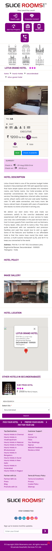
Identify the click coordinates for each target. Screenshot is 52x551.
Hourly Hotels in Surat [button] (12, 458)
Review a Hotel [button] (34, 450)
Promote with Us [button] (10, 487)
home (6, 74)
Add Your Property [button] (13, 27)
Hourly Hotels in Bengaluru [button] (10, 454)
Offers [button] (27, 27)
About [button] (30, 434)
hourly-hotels (17, 74)
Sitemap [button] (31, 487)
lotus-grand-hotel (15, 77)
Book (17, 153)
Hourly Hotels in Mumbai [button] (13, 445)
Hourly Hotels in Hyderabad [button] (10, 467)
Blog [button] (6, 484)
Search (26, 416)
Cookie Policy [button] (33, 484)
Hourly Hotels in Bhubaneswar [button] (10, 449)
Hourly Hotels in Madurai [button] (13, 442)
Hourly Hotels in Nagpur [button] (13, 471)
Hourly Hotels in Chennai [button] (14, 434)
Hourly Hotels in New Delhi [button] (12, 461)
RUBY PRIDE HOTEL (25, 385)
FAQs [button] (30, 440)
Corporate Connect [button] (32, 16)
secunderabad (32, 74)
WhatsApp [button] (39, 27)
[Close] (34, 329)
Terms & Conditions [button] (36, 479)
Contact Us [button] (32, 437)
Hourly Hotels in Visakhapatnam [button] (10, 438)
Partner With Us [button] (10, 479)
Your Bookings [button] (33, 442)
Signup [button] (31, 445)
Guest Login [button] (15, 16)
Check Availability (30, 153)
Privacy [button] (31, 482)
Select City (7, 406)
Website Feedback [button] (35, 448)
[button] (26, 351)
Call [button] (24, 37)
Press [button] (6, 482)
